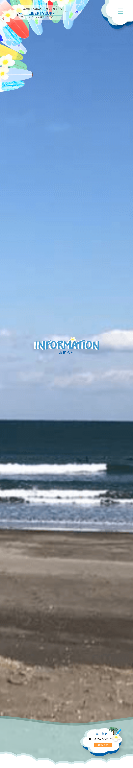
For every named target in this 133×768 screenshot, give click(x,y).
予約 (103, 744)
